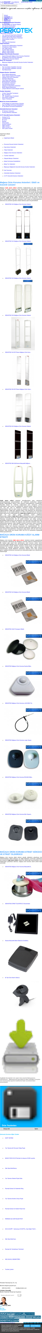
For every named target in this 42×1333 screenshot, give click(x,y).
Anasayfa (2, 135)
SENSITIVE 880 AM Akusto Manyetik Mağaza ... (18, 463)
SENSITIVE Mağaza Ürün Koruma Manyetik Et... (18, 866)
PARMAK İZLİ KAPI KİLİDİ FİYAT (14, 1219)
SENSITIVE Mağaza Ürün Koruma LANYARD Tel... (19, 703)
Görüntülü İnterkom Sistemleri (12, 173)
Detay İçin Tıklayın (8, 1311)
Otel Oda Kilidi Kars (10, 1239)
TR (30, 0)
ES (35, 0)
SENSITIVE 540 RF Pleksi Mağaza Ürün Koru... (18, 352)
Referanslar (7, 21)
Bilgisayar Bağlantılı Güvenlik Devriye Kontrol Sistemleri (19, 167)
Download (7, 16)
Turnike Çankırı (9, 1269)
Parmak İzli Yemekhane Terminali (14, 1249)
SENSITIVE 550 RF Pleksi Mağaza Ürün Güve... (18, 389)
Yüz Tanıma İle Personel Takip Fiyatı (15, 1148)
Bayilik (6, 19)
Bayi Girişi (39, 0)
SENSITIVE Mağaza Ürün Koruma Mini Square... (18, 814)
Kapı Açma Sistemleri (10, 147)
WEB (25, 0)
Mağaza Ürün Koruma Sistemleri (13, 153)
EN (32, 0)
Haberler (6, 18)
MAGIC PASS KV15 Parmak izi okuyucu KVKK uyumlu (20, 1158)
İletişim (6, 15)
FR (33, 0)
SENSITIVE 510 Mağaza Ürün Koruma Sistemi (18, 241)
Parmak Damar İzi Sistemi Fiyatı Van (15, 1208)
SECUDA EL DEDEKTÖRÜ (12, 1259)
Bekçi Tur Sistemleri (9, 164)
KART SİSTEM (9, 1138)
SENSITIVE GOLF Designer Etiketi (14, 629)
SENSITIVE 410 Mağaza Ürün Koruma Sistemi (18, 204)
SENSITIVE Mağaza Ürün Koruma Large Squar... (18, 740)
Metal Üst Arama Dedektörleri (12, 161)
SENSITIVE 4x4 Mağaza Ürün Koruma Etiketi (17, 555)
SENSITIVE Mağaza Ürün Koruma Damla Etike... (18, 666)
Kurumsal (6, 24)
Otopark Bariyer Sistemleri (11, 158)
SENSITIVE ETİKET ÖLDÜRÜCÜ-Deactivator (17, 903)
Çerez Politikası (35, 1326)
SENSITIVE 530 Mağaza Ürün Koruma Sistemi (18, 315)
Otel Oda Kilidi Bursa (11, 1168)
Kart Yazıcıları (8, 170)
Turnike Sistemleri (9, 155)
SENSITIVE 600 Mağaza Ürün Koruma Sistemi (18, 426)
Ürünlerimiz (7, 22)
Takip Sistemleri (8, 150)
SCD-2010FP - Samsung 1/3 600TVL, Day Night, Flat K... (20, 1229)
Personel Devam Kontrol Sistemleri (13, 144)
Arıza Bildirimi (15, 2)
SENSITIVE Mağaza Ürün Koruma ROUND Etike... (19, 777)
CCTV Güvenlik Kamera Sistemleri (13, 176)
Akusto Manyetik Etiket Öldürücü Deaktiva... (17, 940)
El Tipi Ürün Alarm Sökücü (12, 977)
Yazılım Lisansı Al (5, 2)
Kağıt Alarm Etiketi (9, 138)
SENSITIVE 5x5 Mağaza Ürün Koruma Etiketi (17, 592)
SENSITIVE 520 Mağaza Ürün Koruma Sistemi (18, 278)
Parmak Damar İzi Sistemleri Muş (14, 1188)
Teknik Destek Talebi (26, 2)
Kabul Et (26, 1326)
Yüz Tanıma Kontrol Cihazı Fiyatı (14, 1198)
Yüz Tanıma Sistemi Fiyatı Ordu (13, 1178)
